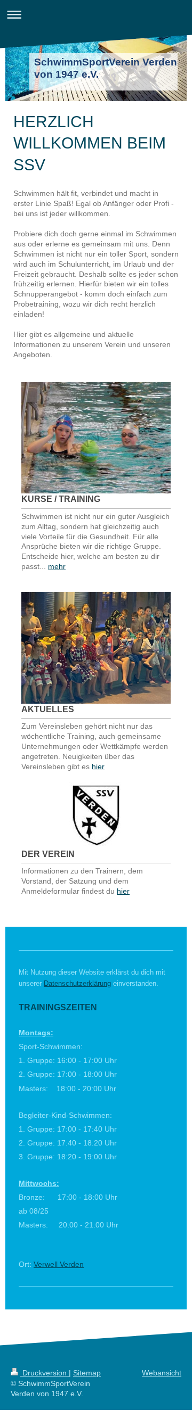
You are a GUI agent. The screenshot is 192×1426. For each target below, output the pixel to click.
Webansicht (161, 1373)
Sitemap (87, 1373)
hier (98, 766)
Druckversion (44, 1373)
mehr (57, 566)
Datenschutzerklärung (77, 983)
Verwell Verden (59, 1264)
